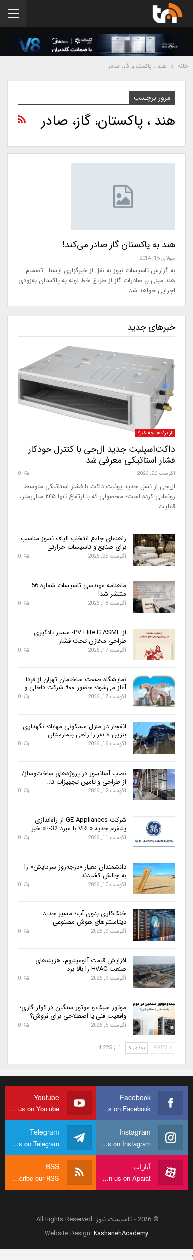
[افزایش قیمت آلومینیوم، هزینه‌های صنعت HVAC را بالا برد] (154, 972)
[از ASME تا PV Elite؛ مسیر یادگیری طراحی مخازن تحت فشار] (154, 644)
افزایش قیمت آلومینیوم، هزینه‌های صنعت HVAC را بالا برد (80, 964)
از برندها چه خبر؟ (155, 433)
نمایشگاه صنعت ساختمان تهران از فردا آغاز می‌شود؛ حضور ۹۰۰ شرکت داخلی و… (73, 683)
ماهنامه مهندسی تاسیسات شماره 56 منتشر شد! (78, 589)
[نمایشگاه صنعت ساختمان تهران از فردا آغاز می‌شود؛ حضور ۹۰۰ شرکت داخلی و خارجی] (154, 691)
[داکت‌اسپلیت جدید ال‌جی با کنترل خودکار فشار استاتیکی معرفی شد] (96, 391)
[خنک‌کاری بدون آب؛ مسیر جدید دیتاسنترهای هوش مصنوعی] (154, 925)
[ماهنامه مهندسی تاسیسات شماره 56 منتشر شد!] (154, 597)
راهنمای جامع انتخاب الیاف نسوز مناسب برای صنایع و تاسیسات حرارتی (73, 542)
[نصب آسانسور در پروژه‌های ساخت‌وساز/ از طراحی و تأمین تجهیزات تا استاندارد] (154, 785)
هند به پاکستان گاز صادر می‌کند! (118, 245)
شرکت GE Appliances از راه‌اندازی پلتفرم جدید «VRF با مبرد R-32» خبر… (76, 824)
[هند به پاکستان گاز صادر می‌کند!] (123, 196)
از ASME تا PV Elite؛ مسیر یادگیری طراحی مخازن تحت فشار (80, 637)
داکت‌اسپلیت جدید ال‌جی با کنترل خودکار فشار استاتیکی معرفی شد (101, 454)
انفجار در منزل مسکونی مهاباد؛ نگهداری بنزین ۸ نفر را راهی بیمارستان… (74, 730)
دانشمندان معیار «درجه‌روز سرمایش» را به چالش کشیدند (75, 871)
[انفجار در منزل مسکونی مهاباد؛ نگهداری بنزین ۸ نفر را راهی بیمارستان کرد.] (154, 738)
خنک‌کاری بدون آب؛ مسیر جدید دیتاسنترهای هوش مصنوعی (84, 917)
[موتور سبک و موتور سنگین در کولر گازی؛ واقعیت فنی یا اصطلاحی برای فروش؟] (154, 1019)
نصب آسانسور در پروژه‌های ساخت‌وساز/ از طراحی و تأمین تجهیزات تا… (74, 777)
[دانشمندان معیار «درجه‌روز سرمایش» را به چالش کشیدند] (154, 878)
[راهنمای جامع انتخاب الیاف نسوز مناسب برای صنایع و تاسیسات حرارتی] (154, 550)
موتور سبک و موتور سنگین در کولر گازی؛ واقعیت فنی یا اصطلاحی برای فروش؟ (72, 1011)
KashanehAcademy (121, 1233)
